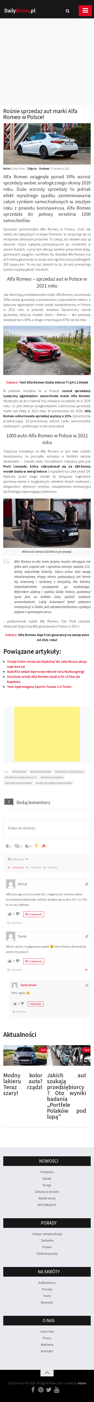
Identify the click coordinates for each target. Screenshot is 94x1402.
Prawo (47, 1247)
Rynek (47, 1178)
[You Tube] (57, 1390)
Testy (47, 1296)
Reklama (47, 1344)
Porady (47, 1289)
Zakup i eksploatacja (47, 1234)
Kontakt (47, 1351)
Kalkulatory (47, 1283)
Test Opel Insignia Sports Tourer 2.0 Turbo (39, 686)
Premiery (47, 1172)
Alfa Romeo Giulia (40, 771)
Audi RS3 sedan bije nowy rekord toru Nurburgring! (45, 671)
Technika (47, 1240)
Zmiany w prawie (47, 1192)
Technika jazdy (47, 1253)
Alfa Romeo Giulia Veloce (69, 771)
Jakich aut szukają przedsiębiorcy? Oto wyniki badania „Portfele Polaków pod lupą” (66, 1095)
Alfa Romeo (19, 771)
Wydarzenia (47, 1198)
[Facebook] (33, 1390)
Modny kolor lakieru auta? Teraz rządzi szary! (22, 1084)
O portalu (47, 1331)
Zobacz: (47, 382)
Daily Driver (29, 985)
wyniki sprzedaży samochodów (54, 783)
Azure (82, 1383)
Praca (47, 1338)
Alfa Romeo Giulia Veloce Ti (21, 777)
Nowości (47, 1302)
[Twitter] (49, 1390)
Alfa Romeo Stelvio (52, 777)
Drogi (47, 1185)
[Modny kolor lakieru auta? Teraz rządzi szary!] (25, 1055)
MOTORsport (47, 1205)
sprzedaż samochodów (18, 783)
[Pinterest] (41, 1390)
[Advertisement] (47, 56)
